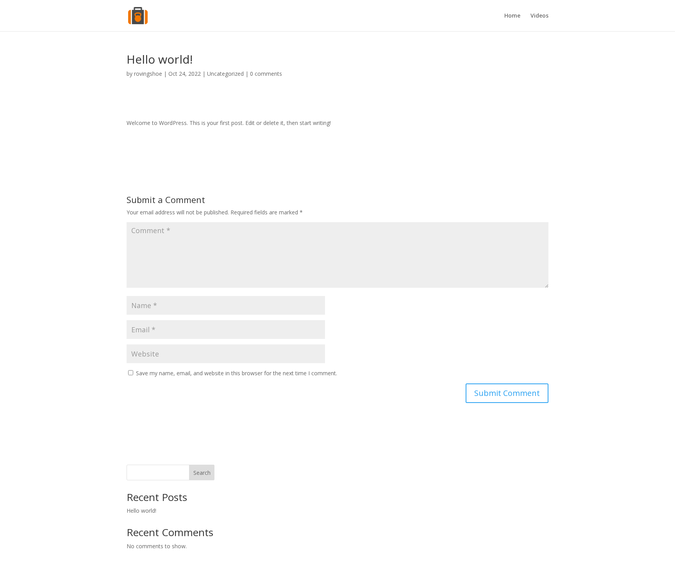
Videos (539, 16)
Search (202, 472)
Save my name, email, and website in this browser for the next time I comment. (236, 373)
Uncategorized (225, 73)
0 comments (266, 73)
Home (512, 16)
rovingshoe (148, 73)
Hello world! (141, 510)
